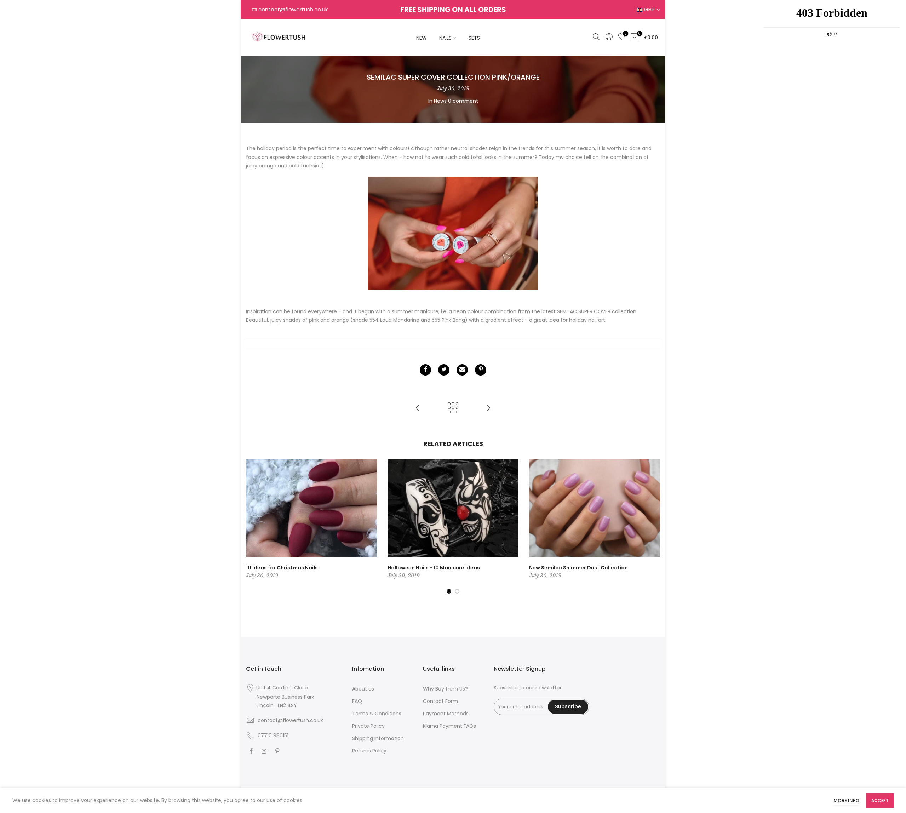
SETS (474, 37)
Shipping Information (378, 738)
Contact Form (440, 701)
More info (846, 800)
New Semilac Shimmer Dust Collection (578, 567)
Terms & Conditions (376, 713)
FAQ (357, 701)
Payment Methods (446, 713)
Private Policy (368, 725)
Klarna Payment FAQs (449, 725)
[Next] (653, 527)
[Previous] (253, 527)
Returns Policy (369, 750)
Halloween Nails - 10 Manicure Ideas (434, 567)
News (440, 100)
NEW (421, 37)
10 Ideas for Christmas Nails (282, 567)
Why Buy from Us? (445, 688)
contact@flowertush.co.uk (293, 9)
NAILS (445, 37)
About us (363, 688)
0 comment (463, 100)
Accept (880, 800)
